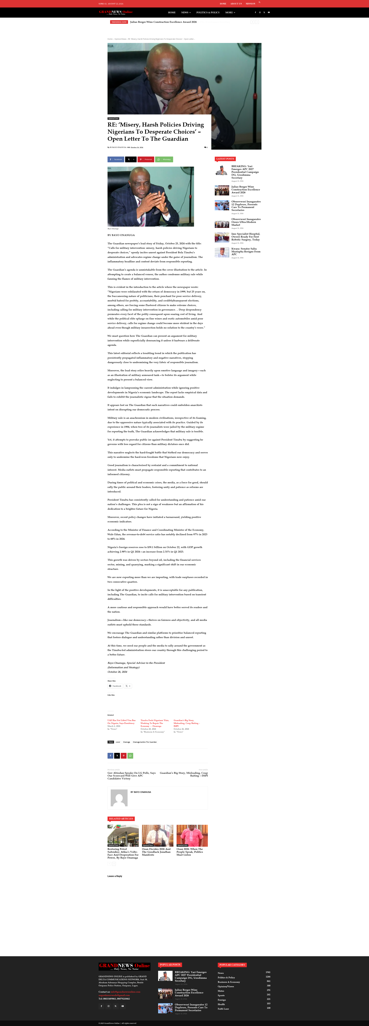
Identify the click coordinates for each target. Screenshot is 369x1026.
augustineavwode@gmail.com (114, 995)
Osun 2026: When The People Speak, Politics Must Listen (190, 851)
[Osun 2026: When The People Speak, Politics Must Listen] (192, 836)
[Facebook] (255, 12)
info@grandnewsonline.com (125, 991)
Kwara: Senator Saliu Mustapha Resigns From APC (245, 251)
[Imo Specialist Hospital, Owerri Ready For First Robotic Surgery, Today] (222, 238)
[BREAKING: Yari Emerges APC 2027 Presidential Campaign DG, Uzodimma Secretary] (222, 170)
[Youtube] (268, 12)
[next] (257, 22)
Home (110, 39)
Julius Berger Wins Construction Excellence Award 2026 (245, 189)
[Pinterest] (124, 756)
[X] (264, 12)
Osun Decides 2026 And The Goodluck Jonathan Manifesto (156, 851)
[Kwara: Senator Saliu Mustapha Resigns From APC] (222, 252)
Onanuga (126, 742)
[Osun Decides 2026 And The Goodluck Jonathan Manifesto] (157, 836)
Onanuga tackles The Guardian (145, 742)
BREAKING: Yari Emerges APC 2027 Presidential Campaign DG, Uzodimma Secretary (245, 172)
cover (118, 742)
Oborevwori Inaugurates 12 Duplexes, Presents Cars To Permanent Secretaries (178, 21)
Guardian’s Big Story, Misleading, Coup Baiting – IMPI (187, 723)
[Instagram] (260, 12)
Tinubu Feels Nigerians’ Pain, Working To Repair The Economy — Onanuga (155, 723)
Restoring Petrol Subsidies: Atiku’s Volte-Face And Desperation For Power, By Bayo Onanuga (123, 853)
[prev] (252, 22)
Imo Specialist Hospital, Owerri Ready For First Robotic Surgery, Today (245, 236)
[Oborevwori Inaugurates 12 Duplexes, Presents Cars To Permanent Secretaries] (222, 205)
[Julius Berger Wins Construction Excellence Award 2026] (222, 190)
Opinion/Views (120, 39)
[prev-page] (109, 864)
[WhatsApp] (130, 756)
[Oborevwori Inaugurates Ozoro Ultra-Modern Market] (222, 223)
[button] (259, 2)
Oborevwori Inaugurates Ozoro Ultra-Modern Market (246, 222)
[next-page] (114, 864)
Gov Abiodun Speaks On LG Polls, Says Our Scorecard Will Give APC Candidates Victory (132, 775)
